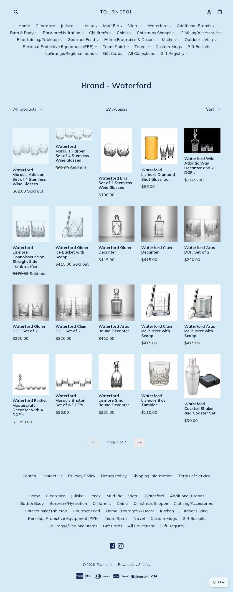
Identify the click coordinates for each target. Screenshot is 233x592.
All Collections (141, 53)
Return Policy (114, 475)
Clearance (45, 25)
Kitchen (169, 39)
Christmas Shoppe (155, 32)
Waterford (158, 25)
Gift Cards (112, 53)
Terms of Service (194, 475)
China (123, 32)
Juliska (68, 25)
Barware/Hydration (62, 32)
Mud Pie (111, 25)
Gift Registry (173, 53)
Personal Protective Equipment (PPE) (59, 46)
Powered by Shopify (134, 564)
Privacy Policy (81, 475)
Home (24, 25)
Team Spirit (114, 46)
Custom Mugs (169, 46)
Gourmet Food (82, 39)
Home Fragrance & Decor (129, 39)
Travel (141, 46)
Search (29, 475)
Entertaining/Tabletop (38, 39)
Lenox (89, 25)
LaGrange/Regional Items (70, 53)
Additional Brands (194, 25)
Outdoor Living (199, 39)
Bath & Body (22, 32)
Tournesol (116, 12)
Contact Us (52, 475)
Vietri (134, 25)
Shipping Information (152, 475)
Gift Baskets (198, 46)
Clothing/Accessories (201, 32)
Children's (99, 32)
